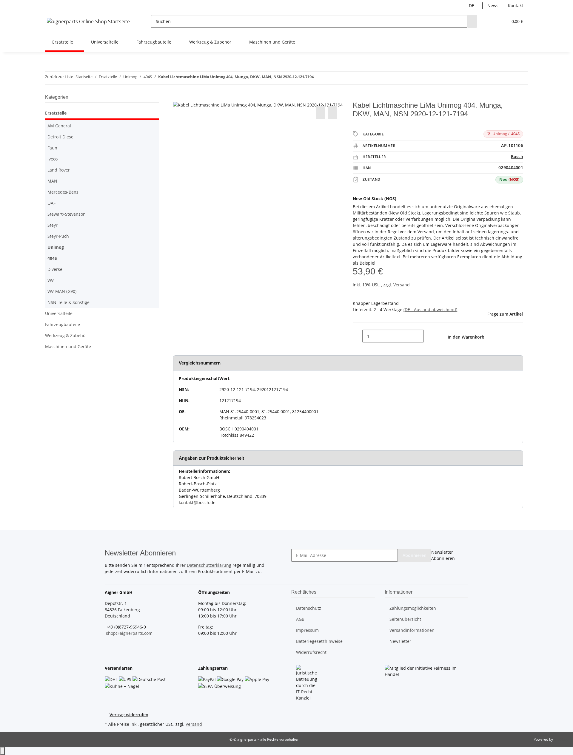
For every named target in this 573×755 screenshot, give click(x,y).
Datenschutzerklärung (209, 565)
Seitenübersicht (405, 619)
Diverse (54, 269)
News (492, 5)
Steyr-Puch (58, 236)
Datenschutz (308, 608)
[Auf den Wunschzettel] (332, 112)
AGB (300, 619)
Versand (401, 285)
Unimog (55, 247)
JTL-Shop (561, 739)
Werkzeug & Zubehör (66, 335)
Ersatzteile (56, 113)
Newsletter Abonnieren (443, 555)
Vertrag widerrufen (129, 714)
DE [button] (472, 5)
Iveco (52, 159)
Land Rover (58, 170)
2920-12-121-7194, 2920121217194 (253, 389)
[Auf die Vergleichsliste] (320, 112)
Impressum (307, 630)
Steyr (52, 225)
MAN (52, 181)
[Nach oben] (2, 751)
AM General (59, 126)
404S (506, 133)
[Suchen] (472, 21)
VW (50, 280)
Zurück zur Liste (59, 76)
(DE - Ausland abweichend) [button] (430, 309)
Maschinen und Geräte (68, 346)
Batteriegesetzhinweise (319, 641)
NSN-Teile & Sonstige (68, 302)
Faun (52, 148)
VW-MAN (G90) (61, 291)
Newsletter (400, 641)
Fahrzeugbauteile (62, 324)
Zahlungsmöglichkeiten (412, 608)
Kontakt (515, 5)
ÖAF (51, 203)
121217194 (230, 400)
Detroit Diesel (61, 137)
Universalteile (59, 313)
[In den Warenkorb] (178, 98)
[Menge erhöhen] (428, 336)
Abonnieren (414, 555)
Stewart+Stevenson (66, 214)
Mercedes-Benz (62, 192)
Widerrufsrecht (311, 652)
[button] (491, 21)
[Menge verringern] (357, 336)
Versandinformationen (412, 630)
